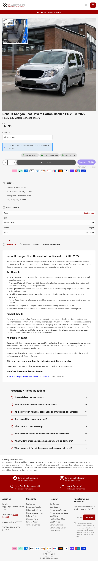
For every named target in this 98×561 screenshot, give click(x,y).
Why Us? (36, 244)
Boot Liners (54, 516)
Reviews (26, 244)
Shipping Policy (32, 519)
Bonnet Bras (55, 531)
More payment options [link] (86, 167)
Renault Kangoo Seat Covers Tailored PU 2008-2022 (30, 376)
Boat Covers (55, 522)
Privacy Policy (32, 522)
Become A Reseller (33, 507)
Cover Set (6, 132)
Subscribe (89, 517)
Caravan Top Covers (58, 528)
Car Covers (54, 504)
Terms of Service (33, 525)
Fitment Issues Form (34, 513)
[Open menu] (93, 5)
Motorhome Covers (58, 510)
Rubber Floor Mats (57, 519)
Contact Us (30, 504)
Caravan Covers (56, 525)
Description (11, 244)
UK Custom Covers (52, 558)
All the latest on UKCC (27, 481)
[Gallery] (49, 64)
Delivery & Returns (51, 244)
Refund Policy (31, 516)
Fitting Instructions (33, 510)
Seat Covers (89, 213)
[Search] (80, 5)
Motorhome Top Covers (59, 513)
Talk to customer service (75, 489)
